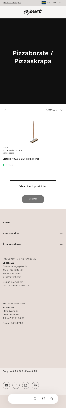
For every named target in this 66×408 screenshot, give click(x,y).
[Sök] (35, 398)
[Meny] (15, 398)
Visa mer (33, 199)
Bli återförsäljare (12, 3)
